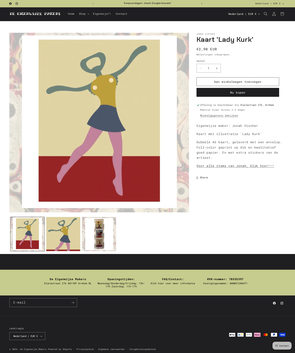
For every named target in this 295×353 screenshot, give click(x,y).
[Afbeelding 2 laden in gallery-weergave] (63, 234)
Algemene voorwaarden (111, 349)
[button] (84, 14)
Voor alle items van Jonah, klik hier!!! (235, 166)
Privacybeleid (85, 349)
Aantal (200, 60)
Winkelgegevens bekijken (219, 115)
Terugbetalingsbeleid (142, 349)
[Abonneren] (73, 302)
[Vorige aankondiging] (93, 3)
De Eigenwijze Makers (33, 349)
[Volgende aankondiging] (202, 3)
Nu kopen (237, 92)
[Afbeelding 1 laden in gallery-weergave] (27, 234)
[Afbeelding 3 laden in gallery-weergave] (99, 234)
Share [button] (204, 177)
